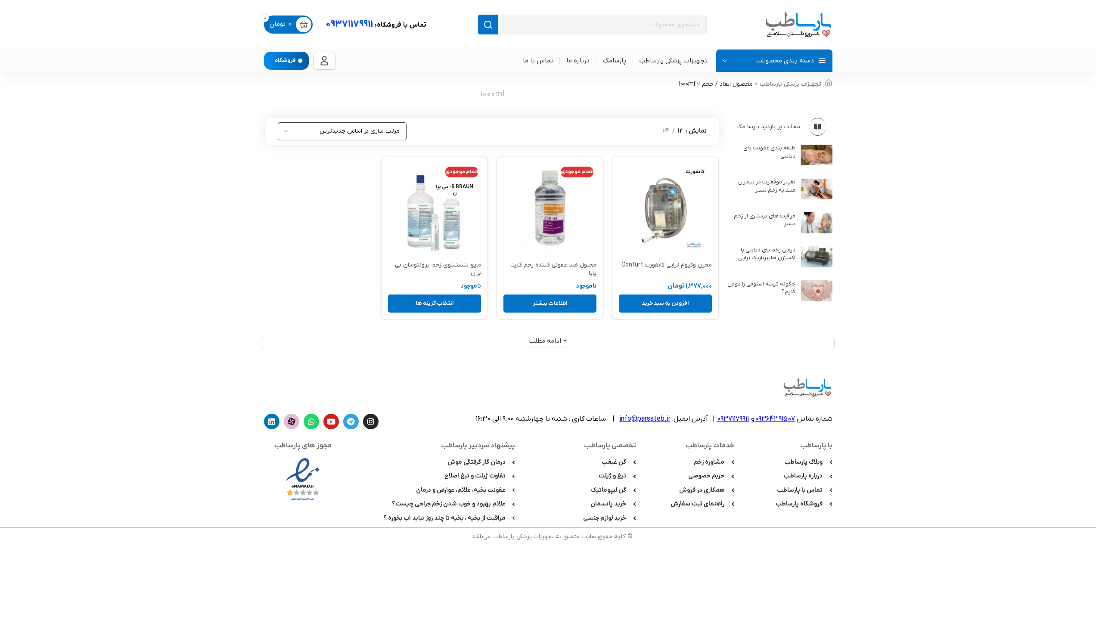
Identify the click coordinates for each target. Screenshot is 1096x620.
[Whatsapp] (311, 421)
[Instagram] (371, 421)
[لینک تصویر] (302, 479)
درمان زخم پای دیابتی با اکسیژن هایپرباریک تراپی (766, 253)
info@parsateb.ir (645, 419)
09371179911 (376, 24)
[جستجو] (488, 24)
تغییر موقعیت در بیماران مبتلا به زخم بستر (766, 185)
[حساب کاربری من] (324, 60)
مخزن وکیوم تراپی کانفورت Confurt (666, 265)
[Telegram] (351, 421)
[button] (665, 303)
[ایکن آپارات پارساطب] (291, 421)
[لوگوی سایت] (798, 24)
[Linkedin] (271, 421)
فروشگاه (285, 60)
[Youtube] (331, 421)
